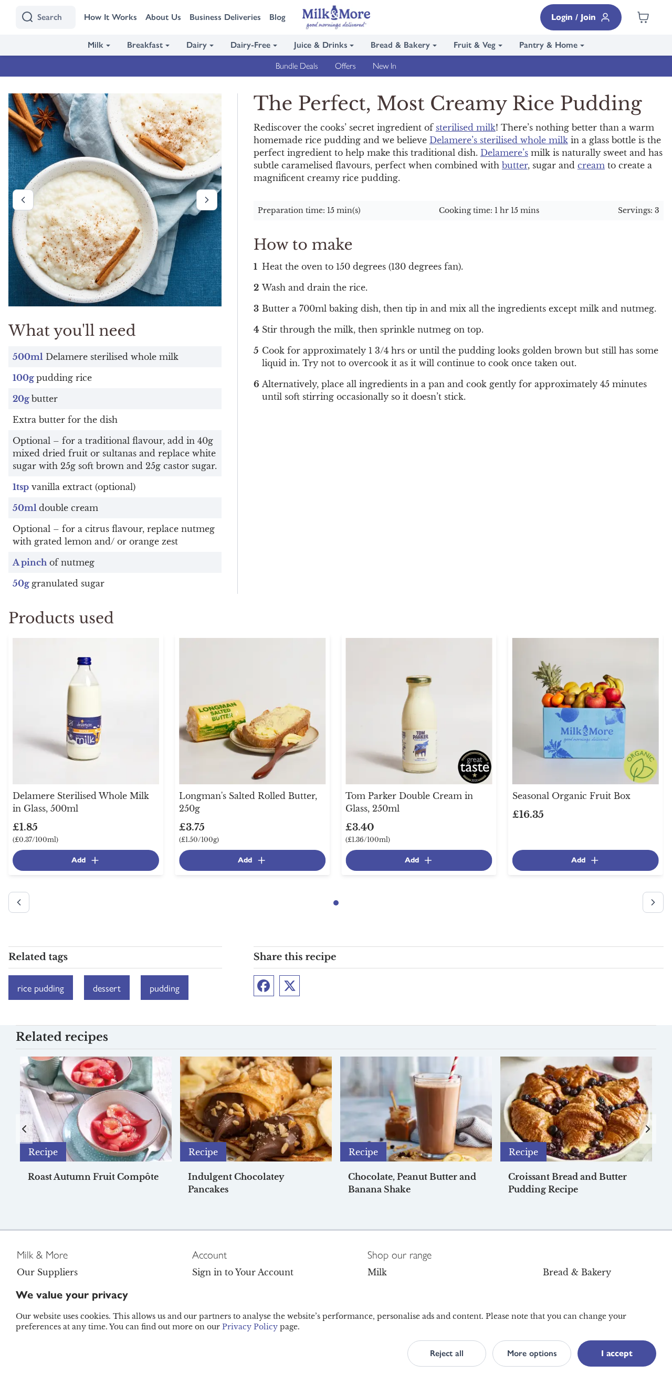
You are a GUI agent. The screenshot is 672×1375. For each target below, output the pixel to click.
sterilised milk (466, 127)
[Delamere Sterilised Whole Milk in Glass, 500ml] (86, 710)
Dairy (196, 45)
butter (515, 165)
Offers (345, 66)
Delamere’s (504, 152)
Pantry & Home (548, 45)
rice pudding (40, 987)
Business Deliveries (225, 17)
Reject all (447, 1353)
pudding (165, 987)
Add (78, 860)
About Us (163, 17)
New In (384, 66)
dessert (107, 987)
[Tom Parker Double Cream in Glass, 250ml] (418, 710)
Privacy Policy (250, 1326)
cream (591, 165)
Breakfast (145, 45)
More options (532, 1353)
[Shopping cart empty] (643, 17)
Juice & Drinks (321, 45)
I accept (617, 1353)
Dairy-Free (250, 45)
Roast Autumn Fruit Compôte (93, 1176)
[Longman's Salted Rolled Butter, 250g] (252, 710)
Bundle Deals (297, 66)
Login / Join (573, 17)
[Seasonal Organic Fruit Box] (585, 710)
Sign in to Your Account (242, 1272)
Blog (277, 17)
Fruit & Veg (475, 45)
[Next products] (206, 199)
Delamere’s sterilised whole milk (498, 140)
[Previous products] (23, 199)
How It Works (110, 17)
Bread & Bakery (400, 45)
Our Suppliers (47, 1272)
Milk (95, 45)
